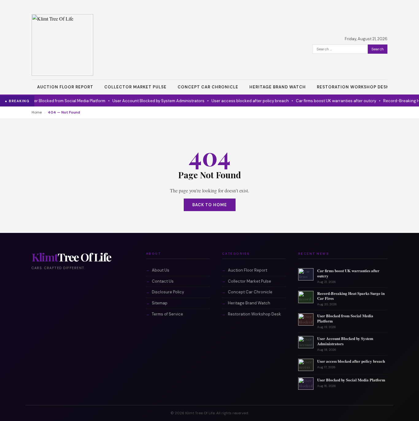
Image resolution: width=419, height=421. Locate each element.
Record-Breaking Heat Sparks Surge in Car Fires (351, 295)
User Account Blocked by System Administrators (153, 100)
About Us (160, 270)
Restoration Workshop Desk (353, 87)
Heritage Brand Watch (277, 87)
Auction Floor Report (65, 87)
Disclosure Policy (168, 292)
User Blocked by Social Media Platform (351, 380)
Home (37, 112)
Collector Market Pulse (135, 87)
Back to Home (209, 204)
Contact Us (163, 281)
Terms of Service (167, 314)
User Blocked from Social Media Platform (62, 100)
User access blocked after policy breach (244, 100)
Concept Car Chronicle (208, 87)
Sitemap (159, 303)
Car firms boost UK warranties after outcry (330, 100)
